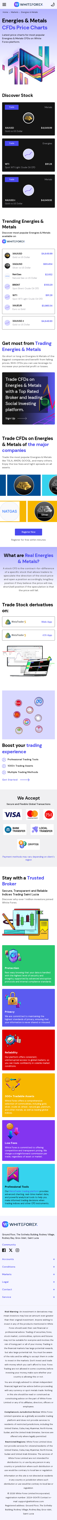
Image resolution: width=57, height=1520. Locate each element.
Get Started (9, 779)
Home (5, 12)
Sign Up (10, 418)
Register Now (28, 532)
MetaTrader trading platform (24, 1191)
